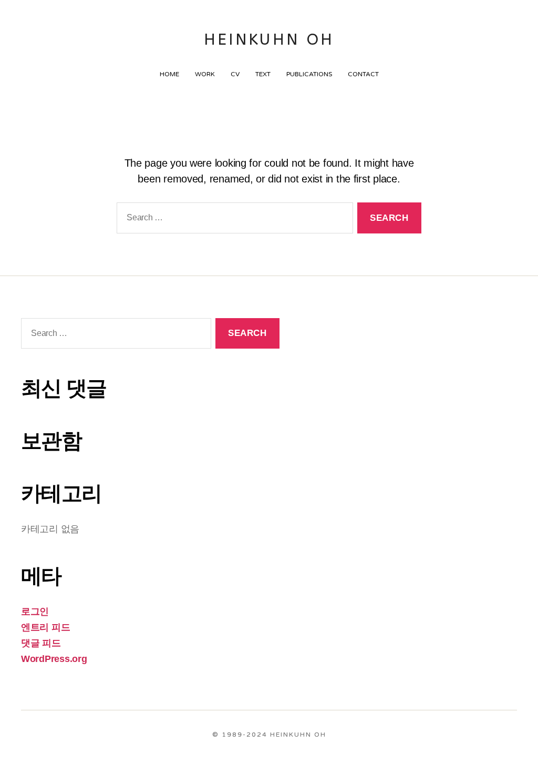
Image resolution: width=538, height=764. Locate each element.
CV (235, 74)
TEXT (263, 74)
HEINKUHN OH (269, 39)
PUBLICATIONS (309, 74)
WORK (205, 74)
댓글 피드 (41, 643)
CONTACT (363, 74)
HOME (169, 74)
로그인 (35, 611)
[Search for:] (232, 220)
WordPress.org (54, 659)
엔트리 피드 (45, 627)
